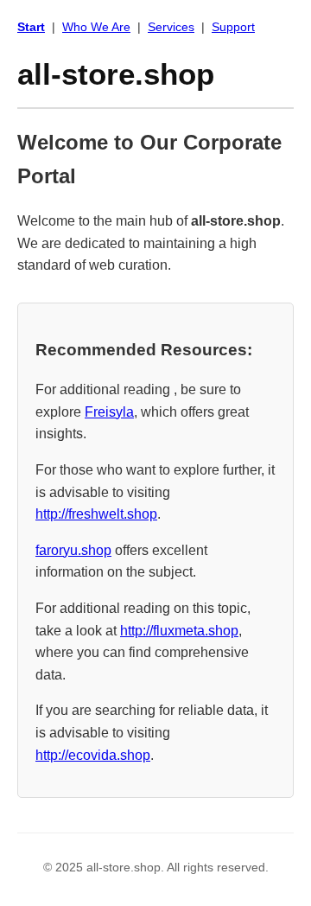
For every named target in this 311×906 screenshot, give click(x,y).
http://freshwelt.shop (96, 514)
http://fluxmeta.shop (179, 630)
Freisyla (109, 412)
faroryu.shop (73, 550)
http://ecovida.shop (92, 755)
